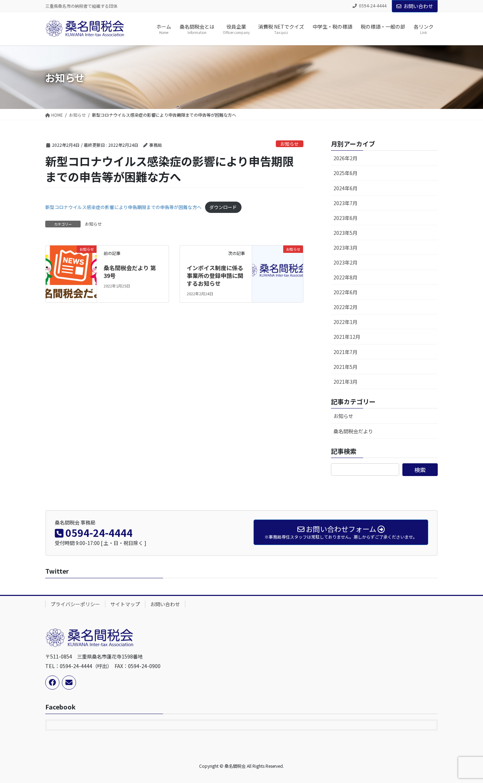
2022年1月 (345, 321)
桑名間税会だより (353, 431)
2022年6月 (345, 292)
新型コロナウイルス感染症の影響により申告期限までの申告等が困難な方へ (123, 207)
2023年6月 (345, 217)
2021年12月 (346, 336)
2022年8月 (345, 277)
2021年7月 (345, 351)
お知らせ (289, 143)
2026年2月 (345, 158)
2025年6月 (345, 172)
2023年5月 (345, 232)
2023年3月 (345, 247)
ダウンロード (223, 207)
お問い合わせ (418, 6)
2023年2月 (345, 262)
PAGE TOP (466, 753)
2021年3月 (345, 381)
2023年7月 (345, 203)
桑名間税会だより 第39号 (130, 271)
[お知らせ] (71, 261)
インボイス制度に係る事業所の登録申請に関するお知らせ (215, 275)
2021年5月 (345, 366)
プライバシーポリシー (75, 604)
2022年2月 (345, 307)
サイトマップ (125, 604)
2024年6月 (345, 188)
